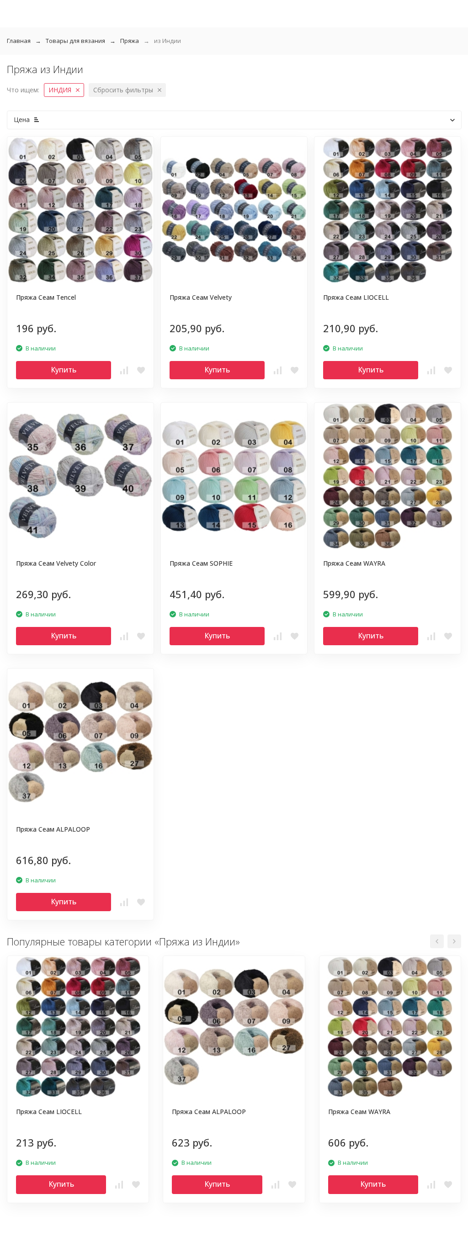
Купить (63, 370)
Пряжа (129, 41)
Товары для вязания (75, 41)
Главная (19, 41)
